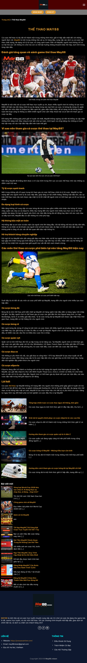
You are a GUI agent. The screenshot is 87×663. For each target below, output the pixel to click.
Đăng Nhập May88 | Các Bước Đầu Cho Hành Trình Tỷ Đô (26, 566)
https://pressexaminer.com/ (22, 641)
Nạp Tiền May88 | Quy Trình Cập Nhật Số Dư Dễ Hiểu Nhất (26, 554)
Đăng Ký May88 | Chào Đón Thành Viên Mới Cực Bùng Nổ (26, 579)
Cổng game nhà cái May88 (25, 502)
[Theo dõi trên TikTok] (43, 628)
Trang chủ (6, 20)
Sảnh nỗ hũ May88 (21, 515)
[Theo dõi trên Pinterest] (47, 628)
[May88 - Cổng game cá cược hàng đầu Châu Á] (43, 5)
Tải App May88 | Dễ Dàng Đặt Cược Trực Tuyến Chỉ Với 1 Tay (26, 528)
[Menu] (84, 5)
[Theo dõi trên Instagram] (39, 628)
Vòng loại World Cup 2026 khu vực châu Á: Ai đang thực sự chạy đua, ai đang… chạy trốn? (26, 489)
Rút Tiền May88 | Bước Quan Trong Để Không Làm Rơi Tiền (26, 541)
